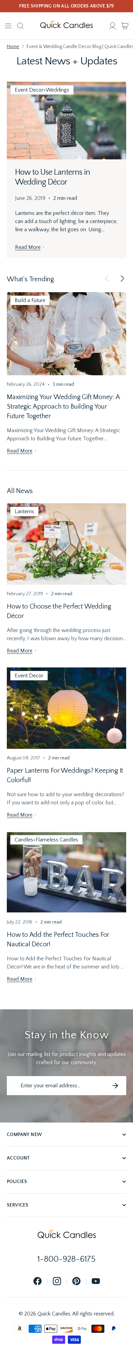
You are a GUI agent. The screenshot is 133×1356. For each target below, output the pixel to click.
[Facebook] (37, 1281)
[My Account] (112, 26)
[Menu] (8, 26)
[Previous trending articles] (107, 279)
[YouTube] (96, 1281)
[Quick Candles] (66, 26)
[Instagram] (57, 1281)
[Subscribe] (115, 1086)
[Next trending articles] (122, 279)
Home (13, 46)
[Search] (20, 26)
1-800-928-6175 (66, 1259)
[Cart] (125, 26)
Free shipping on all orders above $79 (66, 6)
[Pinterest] (76, 1281)
